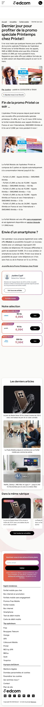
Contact (6, 683)
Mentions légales (10, 669)
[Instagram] (24, 696)
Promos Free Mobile (11, 601)
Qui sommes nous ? (11, 680)
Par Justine (6, 90)
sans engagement (34, 219)
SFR (5, 639)
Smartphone (8, 612)
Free (5, 628)
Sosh (5, 657)
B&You (6, 653)
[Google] (5, 696)
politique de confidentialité (16, 576)
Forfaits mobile (10, 298)
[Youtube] (19, 696)
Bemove (33, 702)
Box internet (8, 608)
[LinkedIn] (10, 696)
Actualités (13, 22)
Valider (22, 568)
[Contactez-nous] (40, 3)
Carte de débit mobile (12, 619)
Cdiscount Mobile (10, 642)
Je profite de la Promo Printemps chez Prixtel (20, 266)
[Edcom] (21, 2)
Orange (6, 635)
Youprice (7, 660)
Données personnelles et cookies (16, 673)
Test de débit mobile (11, 616)
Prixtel (5, 646)
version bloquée (33, 222)
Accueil (4, 22)
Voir (35, 316)
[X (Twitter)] (28, 696)
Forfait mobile (24, 22)
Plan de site (8, 687)
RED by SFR (8, 649)
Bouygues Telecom (11, 631)
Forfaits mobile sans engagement (16, 597)
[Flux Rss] (33, 696)
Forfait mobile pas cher (12, 590)
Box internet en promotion (13, 594)
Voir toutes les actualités (22, 533)
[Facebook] (14, 696)
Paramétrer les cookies (12, 676)
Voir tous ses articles (15, 290)
